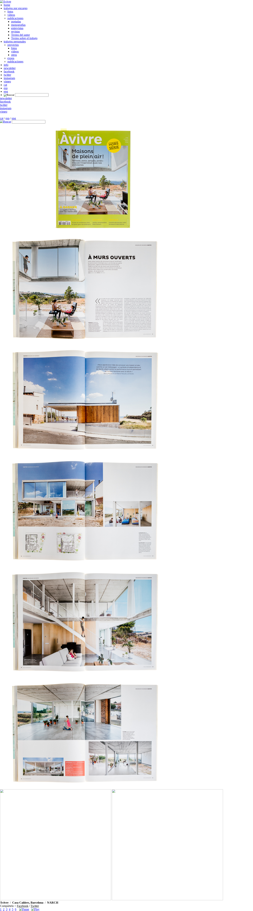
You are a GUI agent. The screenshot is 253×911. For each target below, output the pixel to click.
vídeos (11, 14)
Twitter (35, 905)
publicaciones (15, 18)
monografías (18, 24)
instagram (9, 78)
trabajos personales (15, 41)
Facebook (22, 905)
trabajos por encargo (15, 8)
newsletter (10, 68)
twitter (7, 74)
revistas (15, 31)
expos (10, 58)
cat (5, 84)
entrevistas (17, 28)
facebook (9, 71)
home (7, 4)
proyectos (13, 44)
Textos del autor (20, 34)
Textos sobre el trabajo (24, 38)
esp (6, 88)
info (6, 64)
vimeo (7, 81)
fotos (10, 11)
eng (6, 91)
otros (14, 54)
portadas (16, 21)
